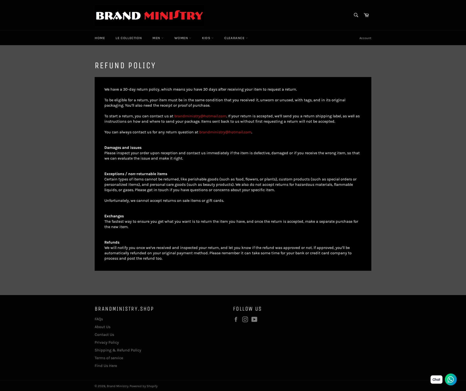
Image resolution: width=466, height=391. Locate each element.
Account (365, 38)
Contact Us (104, 334)
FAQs (99, 319)
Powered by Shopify (144, 386)
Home (100, 38)
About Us (102, 326)
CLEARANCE (235, 38)
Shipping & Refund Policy (118, 350)
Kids (206, 38)
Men (156, 38)
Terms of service (109, 358)
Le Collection (129, 38)
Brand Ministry (117, 386)
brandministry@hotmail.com (200, 116)
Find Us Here (106, 365)
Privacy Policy (107, 342)
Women (181, 38)
